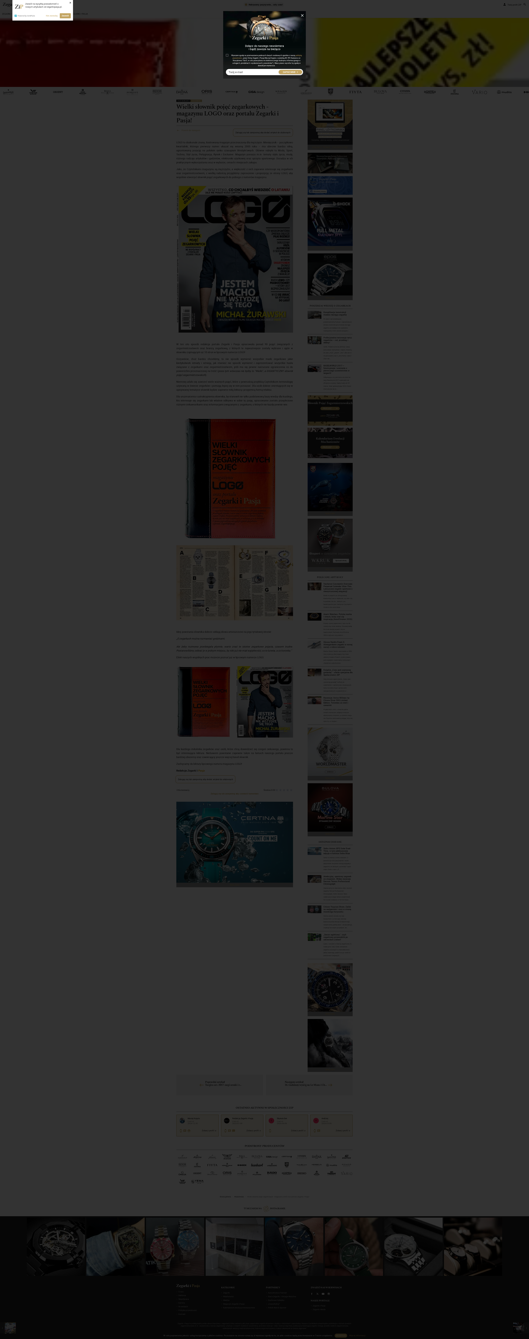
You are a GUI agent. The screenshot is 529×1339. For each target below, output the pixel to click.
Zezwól (65, 15)
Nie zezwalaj (52, 15)
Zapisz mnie (289, 72)
